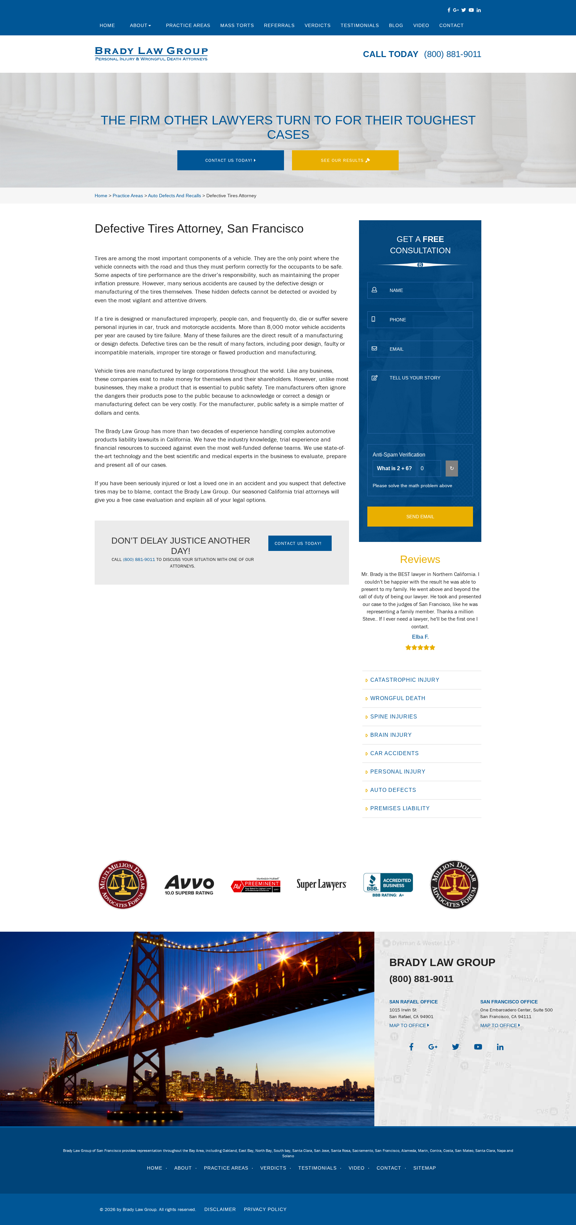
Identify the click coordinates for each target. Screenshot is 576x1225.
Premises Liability (400, 808)
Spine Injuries (393, 716)
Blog (396, 25)
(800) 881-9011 (452, 54)
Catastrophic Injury (405, 680)
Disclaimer (220, 1209)
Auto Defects (393, 790)
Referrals (279, 25)
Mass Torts (237, 25)
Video (421, 25)
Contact (451, 25)
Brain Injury (391, 735)
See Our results (343, 160)
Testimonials (360, 25)
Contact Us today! (229, 160)
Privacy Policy (265, 1209)
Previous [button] (355, 615)
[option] (420, 611)
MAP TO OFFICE (408, 1025)
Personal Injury (398, 772)
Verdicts (318, 25)
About (139, 25)
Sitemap (424, 1168)
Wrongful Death (398, 698)
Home (107, 25)
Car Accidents (394, 753)
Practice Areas (188, 25)
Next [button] (485, 615)
